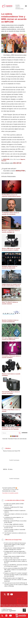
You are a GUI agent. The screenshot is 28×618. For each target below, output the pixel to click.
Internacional (19, 8)
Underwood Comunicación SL (9, 611)
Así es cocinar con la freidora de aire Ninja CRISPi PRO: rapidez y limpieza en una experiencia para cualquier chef (15, 570)
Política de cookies (5, 605)
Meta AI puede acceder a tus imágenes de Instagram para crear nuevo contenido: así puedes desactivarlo (15, 580)
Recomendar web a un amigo (8, 491)
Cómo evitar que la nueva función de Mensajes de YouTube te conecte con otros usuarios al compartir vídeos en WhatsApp (16, 584)
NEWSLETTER (20, 170)
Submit (20, 433)
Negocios (23, 159)
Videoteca (8, 448)
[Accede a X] (2, 615)
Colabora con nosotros (7, 606)
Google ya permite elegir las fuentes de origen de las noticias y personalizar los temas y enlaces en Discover (15, 561)
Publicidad (19, 605)
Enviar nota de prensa (17, 606)
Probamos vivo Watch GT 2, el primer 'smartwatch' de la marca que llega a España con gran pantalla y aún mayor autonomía (15, 575)
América (17, 7)
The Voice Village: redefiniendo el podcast (13, 524)
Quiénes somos (12, 605)
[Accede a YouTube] (10, 615)
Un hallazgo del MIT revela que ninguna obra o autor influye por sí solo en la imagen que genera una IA (15, 553)
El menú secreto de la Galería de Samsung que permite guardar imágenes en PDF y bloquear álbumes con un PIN (15, 544)
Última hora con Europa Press (13, 539)
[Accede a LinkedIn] (6, 615)
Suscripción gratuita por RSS (9, 487)
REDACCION (6, 159)
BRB (14, 163)
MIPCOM (18, 163)
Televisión (3, 160)
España (17, 5)
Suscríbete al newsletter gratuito (10, 493)
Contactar (25, 606)
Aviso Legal (24, 605)
